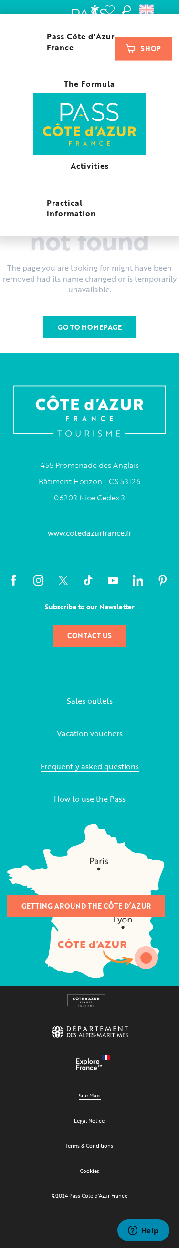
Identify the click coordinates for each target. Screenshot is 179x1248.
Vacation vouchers (90, 733)
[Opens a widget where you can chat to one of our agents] (143, 1231)
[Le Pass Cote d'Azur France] (89, 125)
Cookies (89, 1171)
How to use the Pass (90, 798)
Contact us (89, 635)
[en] (147, 9)
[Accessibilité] (94, 9)
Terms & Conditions (89, 1145)
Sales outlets (90, 700)
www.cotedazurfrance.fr (89, 533)
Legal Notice (89, 1121)
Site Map (89, 1095)
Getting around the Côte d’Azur (86, 906)
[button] (126, 9)
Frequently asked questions (90, 766)
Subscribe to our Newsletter (90, 607)
